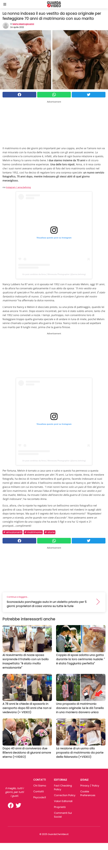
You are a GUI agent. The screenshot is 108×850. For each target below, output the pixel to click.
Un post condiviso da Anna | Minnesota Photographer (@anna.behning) (54, 274)
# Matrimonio (33, 532)
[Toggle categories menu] (5, 4)
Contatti (38, 791)
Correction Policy (64, 795)
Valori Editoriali (63, 801)
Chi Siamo (39, 785)
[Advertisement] (54, 123)
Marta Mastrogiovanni (23, 24)
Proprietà (60, 807)
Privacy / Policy (89, 785)
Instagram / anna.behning (18, 187)
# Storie (50, 532)
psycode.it (39, 797)
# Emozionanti (12, 532)
